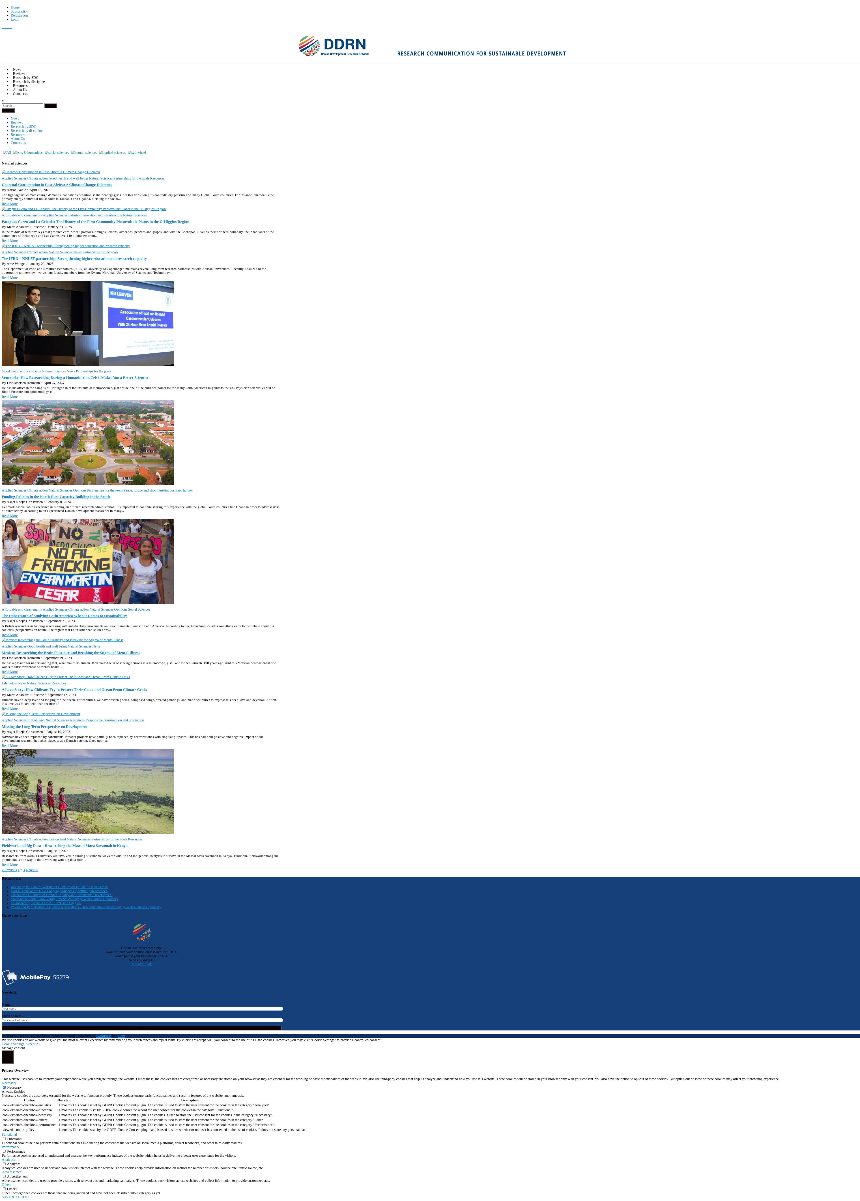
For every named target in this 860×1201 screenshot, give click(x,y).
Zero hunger (184, 490)
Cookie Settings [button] (13, 1044)
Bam (121, 1036)
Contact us (20, 94)
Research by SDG (26, 77)
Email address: (12, 1016)
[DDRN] (436, 62)
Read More (10, 204)
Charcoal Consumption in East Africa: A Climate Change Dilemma (57, 185)
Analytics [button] (8, 1159)
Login (15, 19)
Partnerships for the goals (131, 178)
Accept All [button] (33, 1044)
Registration (19, 15)
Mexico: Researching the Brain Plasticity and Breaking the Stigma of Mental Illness (71, 653)
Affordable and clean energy (22, 215)
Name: (6, 1004)
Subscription (19, 11)
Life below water (14, 683)
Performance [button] (11, 1147)
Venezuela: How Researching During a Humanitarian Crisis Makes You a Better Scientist (75, 378)
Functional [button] (9, 1134)
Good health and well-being (68, 178)
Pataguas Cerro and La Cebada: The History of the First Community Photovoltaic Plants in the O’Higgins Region (95, 222)
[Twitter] (3, 27)
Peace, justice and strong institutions (149, 490)
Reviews (19, 73)
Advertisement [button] (12, 1172)
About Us (20, 90)
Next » (33, 870)
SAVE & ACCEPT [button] (15, 1197)
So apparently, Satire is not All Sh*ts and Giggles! (46, 903)
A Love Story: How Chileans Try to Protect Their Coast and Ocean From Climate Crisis (74, 690)
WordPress (103, 1036)
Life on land (36, 720)
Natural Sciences (101, 178)
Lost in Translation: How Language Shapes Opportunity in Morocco (59, 891)
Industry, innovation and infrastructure (95, 215)
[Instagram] (7, 27)
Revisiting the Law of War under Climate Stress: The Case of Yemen (59, 887)
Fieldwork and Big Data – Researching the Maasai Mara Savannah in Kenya (65, 846)
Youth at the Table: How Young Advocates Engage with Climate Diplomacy (64, 899)
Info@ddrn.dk (142, 964)
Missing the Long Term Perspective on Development (45, 726)
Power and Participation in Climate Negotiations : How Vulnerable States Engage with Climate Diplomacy (86, 907)
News (17, 69)
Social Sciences (139, 609)
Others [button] (6, 1184)
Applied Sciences (14, 178)
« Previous (9, 870)
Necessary (14, 1087)
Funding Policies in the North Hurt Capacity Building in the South (56, 497)
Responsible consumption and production (115, 720)
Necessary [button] (9, 1083)
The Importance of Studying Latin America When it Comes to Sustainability (64, 616)
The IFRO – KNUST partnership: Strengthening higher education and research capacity (74, 258)
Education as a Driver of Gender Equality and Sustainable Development (61, 895)
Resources (20, 86)
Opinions (79, 490)
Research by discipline (29, 81)
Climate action (37, 178)
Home (15, 7)
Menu (9, 110)
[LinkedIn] (10, 27)
